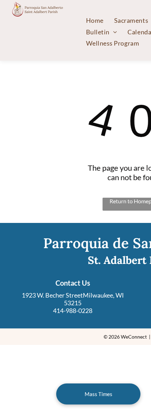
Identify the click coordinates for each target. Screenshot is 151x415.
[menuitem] (95, 20)
